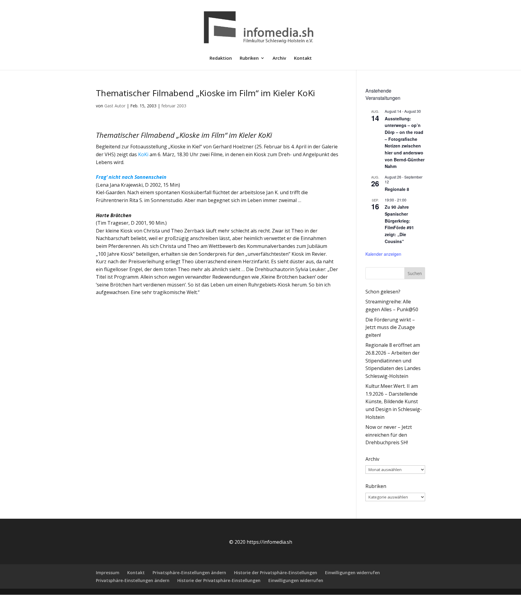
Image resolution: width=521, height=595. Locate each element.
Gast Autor (114, 106)
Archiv (279, 58)
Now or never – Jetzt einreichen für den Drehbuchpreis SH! (388, 435)
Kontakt (303, 58)
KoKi (143, 154)
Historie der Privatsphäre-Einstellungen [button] (275, 572)
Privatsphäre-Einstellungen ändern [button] (189, 572)
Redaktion (221, 58)
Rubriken (249, 58)
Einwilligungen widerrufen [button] (352, 572)
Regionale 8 (397, 189)
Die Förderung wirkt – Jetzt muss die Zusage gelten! (390, 327)
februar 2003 (173, 106)
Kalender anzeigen (383, 254)
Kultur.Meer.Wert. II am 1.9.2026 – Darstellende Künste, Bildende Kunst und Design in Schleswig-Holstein (393, 401)
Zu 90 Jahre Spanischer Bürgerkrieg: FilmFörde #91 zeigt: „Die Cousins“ (399, 224)
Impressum (107, 572)
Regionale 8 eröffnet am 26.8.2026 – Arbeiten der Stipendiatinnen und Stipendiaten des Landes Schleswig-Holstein (393, 360)
